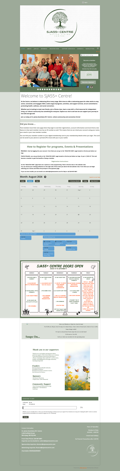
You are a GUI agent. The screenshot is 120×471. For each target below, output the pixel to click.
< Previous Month (75, 181)
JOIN (89, 74)
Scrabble (23, 238)
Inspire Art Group (71, 243)
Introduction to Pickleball (47, 243)
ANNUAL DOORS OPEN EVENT (28, 234)
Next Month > (95, 181)
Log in (85, 2)
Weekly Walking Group (49, 237)
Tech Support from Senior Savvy (48, 254)
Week (22, 181)
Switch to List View (94, 177)
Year (37, 181)
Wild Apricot (83, 468)
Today (85, 181)
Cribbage (46, 249)
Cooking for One (71, 249)
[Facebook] (88, 87)
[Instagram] (91, 87)
